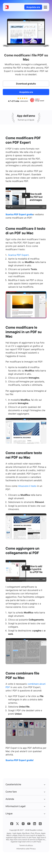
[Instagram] (23, 823)
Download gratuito (26, 83)
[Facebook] (11, 823)
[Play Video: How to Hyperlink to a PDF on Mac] (26, 568)
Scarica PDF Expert (18, 255)
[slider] (26, 207)
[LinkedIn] (34, 823)
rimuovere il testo (27, 486)
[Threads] (40, 823)
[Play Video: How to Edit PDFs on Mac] (26, 195)
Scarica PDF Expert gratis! (20, 760)
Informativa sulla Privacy (26, 849)
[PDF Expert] (7, 7)
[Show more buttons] (43, 207)
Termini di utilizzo (26, 845)
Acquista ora (33, 7)
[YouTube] (29, 823)
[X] (17, 823)
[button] (45, 7)
